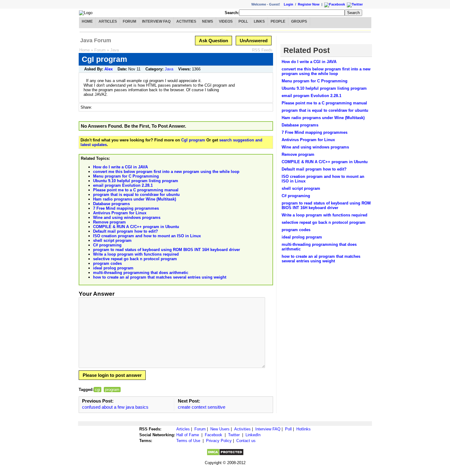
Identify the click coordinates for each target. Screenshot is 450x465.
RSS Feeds (262, 50)
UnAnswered (254, 40)
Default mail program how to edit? (125, 231)
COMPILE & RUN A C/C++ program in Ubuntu (136, 226)
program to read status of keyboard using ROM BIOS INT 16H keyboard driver (166, 249)
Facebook (213, 435)
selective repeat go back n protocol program (135, 259)
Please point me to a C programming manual (135, 190)
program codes (107, 263)
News (207, 21)
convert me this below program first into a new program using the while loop (166, 171)
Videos (226, 21)
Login (288, 4)
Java (114, 50)
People (278, 21)
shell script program (112, 240)
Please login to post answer (112, 375)
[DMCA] (225, 454)
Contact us (246, 440)
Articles (108, 21)
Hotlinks (303, 429)
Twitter (234, 435)
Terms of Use (188, 440)
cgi (97, 389)
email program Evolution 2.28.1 (123, 185)
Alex (108, 69)
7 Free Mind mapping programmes (126, 208)
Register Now (309, 4)
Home (87, 21)
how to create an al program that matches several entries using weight (159, 277)
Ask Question (213, 40)
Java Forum (95, 40)
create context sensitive (201, 407)
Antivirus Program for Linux (119, 213)
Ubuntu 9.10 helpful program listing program (135, 180)
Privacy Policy (219, 440)
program (112, 389)
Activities (186, 21)
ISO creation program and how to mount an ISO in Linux (147, 236)
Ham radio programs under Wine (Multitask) (134, 199)
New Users (220, 429)
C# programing (107, 245)
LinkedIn (253, 435)
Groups (299, 21)
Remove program (109, 222)
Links (259, 21)
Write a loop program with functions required (136, 254)
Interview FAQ (156, 21)
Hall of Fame (187, 435)
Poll (243, 21)
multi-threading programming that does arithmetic (140, 272)
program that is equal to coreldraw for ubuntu (136, 194)
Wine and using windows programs (126, 217)
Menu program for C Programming (126, 176)
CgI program (193, 140)
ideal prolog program (113, 268)
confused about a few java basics (115, 407)
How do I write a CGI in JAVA (120, 167)
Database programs (111, 203)
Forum (129, 21)
